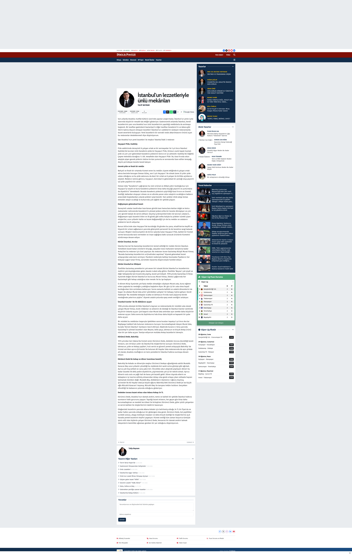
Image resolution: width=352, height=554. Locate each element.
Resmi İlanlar (149, 60)
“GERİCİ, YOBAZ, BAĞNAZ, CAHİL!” (218, 119)
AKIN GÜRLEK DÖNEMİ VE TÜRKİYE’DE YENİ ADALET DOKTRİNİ (220, 92)
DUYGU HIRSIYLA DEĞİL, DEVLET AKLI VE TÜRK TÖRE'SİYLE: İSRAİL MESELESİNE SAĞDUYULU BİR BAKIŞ (220, 101)
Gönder (122, 520)
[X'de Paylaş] (167, 112)
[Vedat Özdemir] (204, 157)
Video (228, 55)
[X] (223, 531)
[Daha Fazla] (174, 112)
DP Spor (141, 60)
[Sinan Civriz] (202, 91)
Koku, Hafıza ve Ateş (127, 486)
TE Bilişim (232, 551)
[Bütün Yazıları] (193, 459)
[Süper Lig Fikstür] (233, 330)
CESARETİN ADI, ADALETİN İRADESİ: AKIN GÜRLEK (219, 83)
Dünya (119, 60)
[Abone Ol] (188, 112)
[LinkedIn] (230, 531)
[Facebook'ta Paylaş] (164, 112)
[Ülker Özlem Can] (202, 133)
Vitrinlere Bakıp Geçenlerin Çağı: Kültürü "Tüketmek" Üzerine (218, 135)
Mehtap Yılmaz (212, 116)
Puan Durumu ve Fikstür (216, 538)
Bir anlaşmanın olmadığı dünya (218, 177)
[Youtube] (233, 531)
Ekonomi (133, 60)
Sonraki (189, 442)
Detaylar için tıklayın (216, 323)
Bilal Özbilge (211, 106)
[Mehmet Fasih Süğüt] (202, 167)
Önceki (121, 442)
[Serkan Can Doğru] (205, 140)
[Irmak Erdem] (202, 150)
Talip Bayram (144, 105)
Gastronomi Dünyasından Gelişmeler (133, 466)
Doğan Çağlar (212, 80)
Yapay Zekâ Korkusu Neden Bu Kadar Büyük (220, 168)
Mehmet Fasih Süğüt (214, 165)
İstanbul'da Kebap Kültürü (129, 493)
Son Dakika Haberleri (155, 543)
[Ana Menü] (234, 60)
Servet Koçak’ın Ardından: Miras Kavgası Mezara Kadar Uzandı (218, 110)
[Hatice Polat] (202, 176)
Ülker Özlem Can (213, 131)
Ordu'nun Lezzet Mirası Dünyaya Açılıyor (134, 476)
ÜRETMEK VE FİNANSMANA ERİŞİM (219, 74)
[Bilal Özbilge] (202, 108)
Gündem (126, 60)
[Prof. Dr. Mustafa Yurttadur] (202, 73)
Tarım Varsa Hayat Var (128, 463)
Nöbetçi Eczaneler (124, 538)
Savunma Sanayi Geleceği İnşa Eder (223, 143)
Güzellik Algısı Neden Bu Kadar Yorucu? (218, 151)
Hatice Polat (211, 175)
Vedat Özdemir (217, 156)
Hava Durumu (153, 538)
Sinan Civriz (211, 88)
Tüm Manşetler (123, 543)
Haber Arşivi (183, 543)
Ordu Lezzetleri (125, 469)
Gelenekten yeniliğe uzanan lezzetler (133, 489)
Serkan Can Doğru (220, 140)
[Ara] (234, 55)
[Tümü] (233, 66)
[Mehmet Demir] (202, 100)
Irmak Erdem (211, 148)
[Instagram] (226, 531)
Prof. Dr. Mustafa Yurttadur (217, 72)
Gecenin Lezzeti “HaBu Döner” (131, 483)
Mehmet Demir (212, 97)
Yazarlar (159, 60)
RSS (120, 551)
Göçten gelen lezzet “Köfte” (130, 479)
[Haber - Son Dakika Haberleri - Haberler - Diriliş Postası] (126, 54)
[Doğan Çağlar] (202, 82)
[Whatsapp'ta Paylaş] (171, 112)
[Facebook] (219, 531)
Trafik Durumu (183, 538)
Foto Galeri (219, 55)
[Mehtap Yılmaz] (202, 117)
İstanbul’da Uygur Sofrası (129, 473)
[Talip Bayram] (126, 99)
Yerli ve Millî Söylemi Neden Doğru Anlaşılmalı (221, 160)
